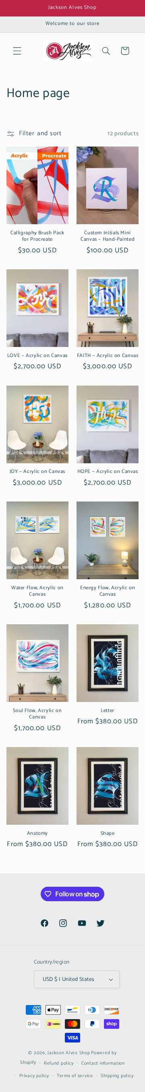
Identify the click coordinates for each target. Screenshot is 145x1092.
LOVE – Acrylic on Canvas (37, 356)
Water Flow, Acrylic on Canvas (37, 591)
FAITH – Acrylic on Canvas (108, 356)
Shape (108, 833)
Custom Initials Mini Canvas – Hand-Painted (108, 236)
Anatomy (37, 833)
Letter (107, 711)
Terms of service (75, 1076)
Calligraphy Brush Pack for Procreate (37, 236)
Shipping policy (117, 1076)
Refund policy (59, 1063)
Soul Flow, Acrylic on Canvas (37, 714)
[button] (17, 50)
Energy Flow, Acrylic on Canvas (107, 591)
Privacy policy (34, 1076)
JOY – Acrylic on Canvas (38, 472)
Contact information (103, 1063)
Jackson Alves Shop (69, 1053)
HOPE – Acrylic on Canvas (107, 472)
